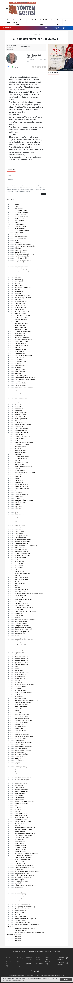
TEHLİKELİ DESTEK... (17, 643)
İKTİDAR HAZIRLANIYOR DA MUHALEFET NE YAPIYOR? (26, 593)
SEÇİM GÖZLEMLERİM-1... (18, 661)
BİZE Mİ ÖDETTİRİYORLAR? (19, 573)
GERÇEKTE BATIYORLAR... (18, 317)
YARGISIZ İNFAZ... (16, 728)
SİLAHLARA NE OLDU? (17, 549)
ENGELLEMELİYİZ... (16, 633)
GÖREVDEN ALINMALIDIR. (18, 212)
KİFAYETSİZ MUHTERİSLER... (19, 768)
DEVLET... (14, 668)
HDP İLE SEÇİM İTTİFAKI (18, 716)
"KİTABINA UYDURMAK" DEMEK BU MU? (22, 885)
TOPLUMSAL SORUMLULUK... (19, 520)
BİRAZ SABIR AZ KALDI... (18, 706)
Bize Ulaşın (57, 951)
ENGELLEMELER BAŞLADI (18, 266)
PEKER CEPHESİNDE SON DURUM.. (20, 607)
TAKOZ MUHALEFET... (17, 845)
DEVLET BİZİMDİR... (17, 252)
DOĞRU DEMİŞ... (16, 280)
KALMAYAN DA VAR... (17, 349)
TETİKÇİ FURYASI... (16, 641)
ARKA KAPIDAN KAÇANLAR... (19, 274)
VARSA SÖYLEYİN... (16, 528)
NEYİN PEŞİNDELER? (17, 674)
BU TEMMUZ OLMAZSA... (18, 516)
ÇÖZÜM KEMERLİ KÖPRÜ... (18, 484)
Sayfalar (38, 959)
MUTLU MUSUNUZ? (17, 726)
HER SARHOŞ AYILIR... (17, 385)
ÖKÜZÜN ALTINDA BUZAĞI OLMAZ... (21, 736)
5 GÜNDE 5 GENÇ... (16, 839)
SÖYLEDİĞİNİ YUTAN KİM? (18, 341)
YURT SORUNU (15, 401)
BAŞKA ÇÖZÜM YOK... (17, 849)
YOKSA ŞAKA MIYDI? (17, 851)
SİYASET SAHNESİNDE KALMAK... (20, 855)
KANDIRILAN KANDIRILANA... (19, 718)
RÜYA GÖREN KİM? (16, 224)
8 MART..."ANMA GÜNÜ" (18, 803)
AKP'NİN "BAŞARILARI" (17, 236)
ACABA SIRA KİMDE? (17, 917)
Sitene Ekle (17, 951)
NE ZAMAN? (15, 474)
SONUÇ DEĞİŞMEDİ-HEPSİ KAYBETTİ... (21, 833)
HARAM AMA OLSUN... (17, 595)
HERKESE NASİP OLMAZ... (18, 544)
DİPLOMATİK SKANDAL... (18, 399)
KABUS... (14, 222)
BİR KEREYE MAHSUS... (17, 226)
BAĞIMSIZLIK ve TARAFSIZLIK (19, 287)
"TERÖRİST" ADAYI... (17, 369)
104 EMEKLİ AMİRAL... (17, 748)
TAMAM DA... (15, 242)
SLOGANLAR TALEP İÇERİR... (19, 780)
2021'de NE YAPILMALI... (18, 930)
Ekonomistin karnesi (17, 238)
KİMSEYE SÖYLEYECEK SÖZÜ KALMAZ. (22, 472)
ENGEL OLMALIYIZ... (17, 303)
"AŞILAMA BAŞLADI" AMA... (19, 909)
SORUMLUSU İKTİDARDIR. (18, 488)
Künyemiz (31, 951)
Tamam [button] (66, 979)
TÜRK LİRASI (15, 276)
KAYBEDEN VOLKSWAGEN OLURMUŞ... (21, 928)
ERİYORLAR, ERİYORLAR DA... (19, 436)
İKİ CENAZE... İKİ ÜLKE (17, 724)
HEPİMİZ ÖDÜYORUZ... (17, 538)
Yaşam (59, 20)
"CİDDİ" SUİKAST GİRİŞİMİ (18, 258)
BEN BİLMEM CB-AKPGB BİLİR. (19, 778)
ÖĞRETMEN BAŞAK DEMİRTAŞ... (20, 297)
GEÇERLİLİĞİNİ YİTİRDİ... (18, 301)
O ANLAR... (14, 914)
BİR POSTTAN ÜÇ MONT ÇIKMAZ (20, 355)
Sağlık (17, 24)
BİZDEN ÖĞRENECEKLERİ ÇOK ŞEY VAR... (22, 919)
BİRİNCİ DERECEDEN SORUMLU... (20, 466)
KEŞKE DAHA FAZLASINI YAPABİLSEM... (22, 827)
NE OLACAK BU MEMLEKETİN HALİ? (21, 684)
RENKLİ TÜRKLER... (16, 218)
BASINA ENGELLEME (17, 327)
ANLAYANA (14, 936)
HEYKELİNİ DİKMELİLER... (18, 422)
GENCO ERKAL (15, 278)
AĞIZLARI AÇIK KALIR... (17, 526)
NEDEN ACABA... (16, 530)
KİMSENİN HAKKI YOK (17, 220)
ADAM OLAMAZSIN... (17, 766)
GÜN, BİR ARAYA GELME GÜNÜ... (20, 540)
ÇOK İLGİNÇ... (15, 601)
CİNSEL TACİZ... (16, 409)
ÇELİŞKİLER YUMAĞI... (17, 847)
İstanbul (30, 20)
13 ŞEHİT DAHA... (16, 843)
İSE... (13, 805)
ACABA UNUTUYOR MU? (18, 462)
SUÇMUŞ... (14, 680)
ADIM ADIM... (15, 782)
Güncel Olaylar (20, 958)
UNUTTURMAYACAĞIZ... (18, 754)
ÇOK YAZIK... (15, 712)
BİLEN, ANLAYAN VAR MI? (18, 714)
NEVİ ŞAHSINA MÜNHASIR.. (19, 230)
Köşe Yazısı (9, 958)
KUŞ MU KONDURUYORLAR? (19, 337)
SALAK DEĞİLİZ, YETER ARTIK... (20, 821)
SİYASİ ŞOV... (15, 363)
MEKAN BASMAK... (16, 264)
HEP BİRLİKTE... (15, 208)
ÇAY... (13, 512)
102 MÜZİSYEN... (16, 786)
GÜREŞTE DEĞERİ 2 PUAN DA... (20, 750)
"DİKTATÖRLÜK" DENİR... (18, 375)
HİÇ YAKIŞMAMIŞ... (16, 464)
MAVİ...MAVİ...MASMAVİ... (18, 815)
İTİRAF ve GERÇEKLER (17, 319)
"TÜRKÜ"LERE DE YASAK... (18, 551)
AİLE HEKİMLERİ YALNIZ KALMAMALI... (22, 377)
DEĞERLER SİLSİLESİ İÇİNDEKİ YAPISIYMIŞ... (23, 270)
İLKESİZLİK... (15, 454)
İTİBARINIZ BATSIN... (17, 371)
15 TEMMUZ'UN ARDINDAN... (19, 541)
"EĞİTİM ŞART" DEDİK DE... (18, 792)
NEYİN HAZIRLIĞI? (16, 262)
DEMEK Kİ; (14, 807)
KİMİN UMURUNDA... (17, 788)
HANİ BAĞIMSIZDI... (16, 335)
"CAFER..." (14, 732)
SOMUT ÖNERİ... (16, 879)
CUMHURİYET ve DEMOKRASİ (19, 331)
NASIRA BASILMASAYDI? (18, 577)
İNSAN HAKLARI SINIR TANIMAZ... (20, 339)
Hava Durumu (39, 963)
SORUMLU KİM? (16, 232)
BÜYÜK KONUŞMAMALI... (18, 413)
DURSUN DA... (15, 405)
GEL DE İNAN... (15, 682)
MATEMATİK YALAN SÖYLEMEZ (20, 829)
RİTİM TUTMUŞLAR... (17, 793)
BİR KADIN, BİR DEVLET (17, 819)
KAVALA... (14, 347)
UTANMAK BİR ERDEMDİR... (18, 631)
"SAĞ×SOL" (14, 764)
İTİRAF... (13, 522)
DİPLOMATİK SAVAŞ (17, 343)
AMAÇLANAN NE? (16, 333)
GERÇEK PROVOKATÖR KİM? (19, 859)
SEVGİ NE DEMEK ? (16, 903)
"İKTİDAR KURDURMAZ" (18, 657)
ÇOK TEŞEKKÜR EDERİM (18, 216)
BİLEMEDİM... (15, 293)
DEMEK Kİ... (14, 758)
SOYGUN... (14, 468)
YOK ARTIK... (15, 299)
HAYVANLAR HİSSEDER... (18, 603)
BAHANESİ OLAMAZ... (17, 524)
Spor (52, 20)
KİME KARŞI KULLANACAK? (19, 891)
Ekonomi (38, 20)
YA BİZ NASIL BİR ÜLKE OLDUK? (20, 599)
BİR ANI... (14, 204)
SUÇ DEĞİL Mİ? (15, 282)
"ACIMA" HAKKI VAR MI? (18, 722)
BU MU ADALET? (16, 496)
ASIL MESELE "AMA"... (17, 823)
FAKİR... (13, 559)
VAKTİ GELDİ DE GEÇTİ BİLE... (19, 295)
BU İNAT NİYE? (15, 292)
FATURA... (14, 581)
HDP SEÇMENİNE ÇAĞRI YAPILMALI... (21, 865)
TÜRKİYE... (14, 508)
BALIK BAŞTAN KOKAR (17, 418)
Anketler (28, 959)
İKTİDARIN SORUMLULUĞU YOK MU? (21, 254)
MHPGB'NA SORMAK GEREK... (19, 260)
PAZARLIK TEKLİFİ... (17, 480)
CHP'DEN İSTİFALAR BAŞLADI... (20, 877)
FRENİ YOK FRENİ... (16, 889)
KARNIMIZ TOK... (16, 426)
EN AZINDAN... (15, 373)
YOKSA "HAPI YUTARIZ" (18, 250)
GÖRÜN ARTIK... (15, 671)
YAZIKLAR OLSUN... (16, 676)
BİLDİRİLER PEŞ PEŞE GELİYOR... (20, 746)
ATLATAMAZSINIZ (16, 228)
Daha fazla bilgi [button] (20, 980)
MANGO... (14, 381)
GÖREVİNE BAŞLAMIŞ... (17, 210)
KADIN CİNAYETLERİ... (17, 920)
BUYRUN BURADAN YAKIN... (19, 672)
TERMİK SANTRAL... (17, 502)
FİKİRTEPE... (14, 569)
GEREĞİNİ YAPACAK (17, 307)
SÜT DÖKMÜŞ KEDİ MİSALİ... (19, 605)
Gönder (43, 194)
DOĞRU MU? (15, 688)
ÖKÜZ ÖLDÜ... (15, 655)
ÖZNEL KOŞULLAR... (17, 351)
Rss (24, 951)
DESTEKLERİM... (16, 563)
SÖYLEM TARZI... (16, 434)
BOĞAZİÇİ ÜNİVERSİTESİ (18, 428)
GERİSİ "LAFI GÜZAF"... (17, 911)
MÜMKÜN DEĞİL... (16, 651)
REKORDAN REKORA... (17, 361)
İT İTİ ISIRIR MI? (15, 565)
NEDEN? (13, 666)
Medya (42, 24)
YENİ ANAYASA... (16, 869)
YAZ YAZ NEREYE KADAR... (18, 589)
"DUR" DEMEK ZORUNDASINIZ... (20, 770)
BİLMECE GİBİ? (15, 795)
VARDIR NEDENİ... (16, 309)
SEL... (13, 490)
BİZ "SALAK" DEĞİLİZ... (17, 645)
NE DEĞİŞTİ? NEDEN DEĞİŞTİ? (19, 272)
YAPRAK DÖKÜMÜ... (17, 383)
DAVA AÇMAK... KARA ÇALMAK (20, 835)
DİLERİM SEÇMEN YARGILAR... (19, 627)
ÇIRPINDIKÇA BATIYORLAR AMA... (20, 720)
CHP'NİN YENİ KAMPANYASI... (19, 905)
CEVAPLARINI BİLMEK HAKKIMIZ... (20, 387)
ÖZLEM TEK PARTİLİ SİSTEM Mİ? (20, 629)
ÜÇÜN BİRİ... (15, 694)
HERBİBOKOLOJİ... (16, 740)
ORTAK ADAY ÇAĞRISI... (18, 430)
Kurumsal (48, 951)
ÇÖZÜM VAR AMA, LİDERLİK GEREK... (21, 801)
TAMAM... (14, 504)
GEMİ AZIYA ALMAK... (17, 414)
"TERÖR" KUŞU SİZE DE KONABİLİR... (21, 867)
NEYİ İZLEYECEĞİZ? (17, 214)
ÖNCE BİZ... (14, 617)
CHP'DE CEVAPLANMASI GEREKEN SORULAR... (24, 871)
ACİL (13, 420)
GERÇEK (13, 440)
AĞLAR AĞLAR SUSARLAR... (19, 311)
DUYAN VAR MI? (16, 744)
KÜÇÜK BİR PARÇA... (17, 391)
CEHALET (14, 234)
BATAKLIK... (14, 284)
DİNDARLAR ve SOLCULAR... (19, 784)
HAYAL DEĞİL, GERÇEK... (18, 881)
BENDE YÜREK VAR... (17, 863)
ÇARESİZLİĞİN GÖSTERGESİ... (19, 244)
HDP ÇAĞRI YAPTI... (17, 397)
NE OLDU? (14, 762)
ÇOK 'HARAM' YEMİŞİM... (18, 458)
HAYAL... (14, 498)
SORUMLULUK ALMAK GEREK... (20, 424)
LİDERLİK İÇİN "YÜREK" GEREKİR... (20, 639)
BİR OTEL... (14, 587)
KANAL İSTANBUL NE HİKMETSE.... (20, 742)
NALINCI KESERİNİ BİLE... (18, 313)
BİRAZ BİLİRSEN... (16, 438)
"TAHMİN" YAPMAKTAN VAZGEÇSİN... (21, 246)
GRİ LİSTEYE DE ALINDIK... (18, 345)
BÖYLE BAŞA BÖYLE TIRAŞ (18, 790)
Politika (45, 20)
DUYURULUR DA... (16, 637)
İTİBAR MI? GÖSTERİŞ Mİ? (18, 734)
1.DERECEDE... (15, 411)
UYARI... (13, 206)
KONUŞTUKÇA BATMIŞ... (18, 446)
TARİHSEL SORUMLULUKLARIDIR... (20, 692)
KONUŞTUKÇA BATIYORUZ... (19, 403)
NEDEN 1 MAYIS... (16, 696)
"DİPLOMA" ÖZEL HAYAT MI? (19, 315)
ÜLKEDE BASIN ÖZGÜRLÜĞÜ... (19, 553)
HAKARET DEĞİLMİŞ (17, 305)
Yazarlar (66, 28)
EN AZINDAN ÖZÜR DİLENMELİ (19, 702)
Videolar (47, 28)
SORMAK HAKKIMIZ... (17, 841)
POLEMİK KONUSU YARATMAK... (20, 922)
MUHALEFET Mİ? (16, 609)
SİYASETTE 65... (16, 752)
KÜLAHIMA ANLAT (16, 417)
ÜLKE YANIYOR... (16, 514)
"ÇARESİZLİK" (15, 492)
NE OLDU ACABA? (16, 678)
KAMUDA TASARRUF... (17, 450)
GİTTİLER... (14, 367)
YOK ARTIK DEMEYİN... (17, 698)
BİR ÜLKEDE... (15, 825)
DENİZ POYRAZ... (16, 597)
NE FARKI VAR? (15, 359)
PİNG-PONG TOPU (16, 571)
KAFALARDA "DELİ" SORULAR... (20, 857)
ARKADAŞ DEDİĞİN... (17, 583)
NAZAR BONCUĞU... (17, 897)
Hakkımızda (40, 951)
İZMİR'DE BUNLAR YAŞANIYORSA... (21, 442)
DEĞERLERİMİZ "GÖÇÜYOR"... (19, 444)
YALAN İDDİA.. (15, 407)
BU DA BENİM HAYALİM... (18, 813)
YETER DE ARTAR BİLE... (18, 690)
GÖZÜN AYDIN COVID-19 (18, 774)
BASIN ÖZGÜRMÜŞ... (17, 913)
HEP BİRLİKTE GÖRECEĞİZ (18, 256)
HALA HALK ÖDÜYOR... (17, 623)
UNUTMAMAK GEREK (17, 353)
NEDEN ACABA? (16, 561)
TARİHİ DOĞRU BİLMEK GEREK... (20, 518)
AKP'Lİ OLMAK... (16, 760)
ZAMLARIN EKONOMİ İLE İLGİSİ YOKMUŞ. (22, 545)
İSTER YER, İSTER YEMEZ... (18, 704)
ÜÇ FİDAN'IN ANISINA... (17, 686)
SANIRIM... (14, 811)
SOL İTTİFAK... (15, 290)
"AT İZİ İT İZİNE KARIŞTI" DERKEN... (21, 875)
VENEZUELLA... (15, 647)
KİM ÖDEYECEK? (16, 797)
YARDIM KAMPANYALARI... (18, 486)
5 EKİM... (14, 389)
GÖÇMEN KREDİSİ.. (16, 470)
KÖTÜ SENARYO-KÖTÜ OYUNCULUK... (21, 379)
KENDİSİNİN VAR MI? (17, 557)
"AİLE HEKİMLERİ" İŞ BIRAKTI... (19, 456)
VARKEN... (14, 575)
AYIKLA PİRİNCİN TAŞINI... (18, 323)
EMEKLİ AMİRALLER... (17, 730)
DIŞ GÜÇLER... (15, 708)
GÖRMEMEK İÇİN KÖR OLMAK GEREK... (21, 619)
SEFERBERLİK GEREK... (17, 738)
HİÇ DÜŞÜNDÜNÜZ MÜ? (18, 536)
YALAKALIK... (15, 506)
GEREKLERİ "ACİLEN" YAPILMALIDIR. (21, 500)
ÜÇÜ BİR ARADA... (16, 653)
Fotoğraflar (57, 28)
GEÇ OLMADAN (15, 286)
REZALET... (14, 585)
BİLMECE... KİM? (16, 615)
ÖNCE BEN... (14, 476)
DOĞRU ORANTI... (16, 613)
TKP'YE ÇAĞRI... (16, 268)
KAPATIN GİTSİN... (16, 756)
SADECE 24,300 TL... (17, 861)
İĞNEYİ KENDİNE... (16, 799)
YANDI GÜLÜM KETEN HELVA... (19, 817)
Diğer (57, 24)
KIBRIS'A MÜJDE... (16, 532)
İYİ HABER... (14, 248)
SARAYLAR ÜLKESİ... (17, 893)
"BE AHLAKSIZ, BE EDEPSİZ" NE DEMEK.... (22, 611)
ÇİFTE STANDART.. (16, 547)
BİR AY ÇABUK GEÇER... (17, 621)
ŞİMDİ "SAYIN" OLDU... (17, 591)
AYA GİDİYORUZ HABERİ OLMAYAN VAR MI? (23, 853)
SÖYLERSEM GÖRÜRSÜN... (18, 873)
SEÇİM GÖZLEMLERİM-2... (18, 659)
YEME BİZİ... (14, 448)
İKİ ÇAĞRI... (14, 460)
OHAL (13, 240)
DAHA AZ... (14, 321)
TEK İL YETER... (15, 776)
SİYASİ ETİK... (15, 883)
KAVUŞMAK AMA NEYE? (18, 329)
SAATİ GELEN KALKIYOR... (18, 579)
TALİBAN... (14, 478)
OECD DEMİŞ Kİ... (16, 899)
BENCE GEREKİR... (16, 357)
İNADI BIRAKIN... (16, 567)
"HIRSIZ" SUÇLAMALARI (18, 494)
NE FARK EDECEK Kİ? (17, 649)
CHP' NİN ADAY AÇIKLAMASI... (19, 555)
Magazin (22, 20)
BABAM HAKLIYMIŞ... (17, 395)
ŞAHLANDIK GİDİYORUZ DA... (19, 772)
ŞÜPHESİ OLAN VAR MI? (18, 663)
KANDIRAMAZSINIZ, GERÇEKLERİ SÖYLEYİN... (23, 700)
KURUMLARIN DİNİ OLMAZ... (19, 432)
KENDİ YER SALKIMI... (17, 325)
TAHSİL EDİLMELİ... (16, 365)
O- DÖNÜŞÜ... (15, 809)
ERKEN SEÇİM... (15, 887)
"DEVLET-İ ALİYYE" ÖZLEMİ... (19, 837)
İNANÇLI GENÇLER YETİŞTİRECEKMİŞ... (22, 907)
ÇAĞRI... (13, 635)
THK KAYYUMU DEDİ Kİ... (18, 510)
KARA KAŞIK (15, 393)
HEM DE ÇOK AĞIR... (17, 831)
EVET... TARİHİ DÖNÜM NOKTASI (20, 895)
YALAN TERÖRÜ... (16, 482)
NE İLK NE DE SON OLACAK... (19, 665)
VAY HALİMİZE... (16, 534)
